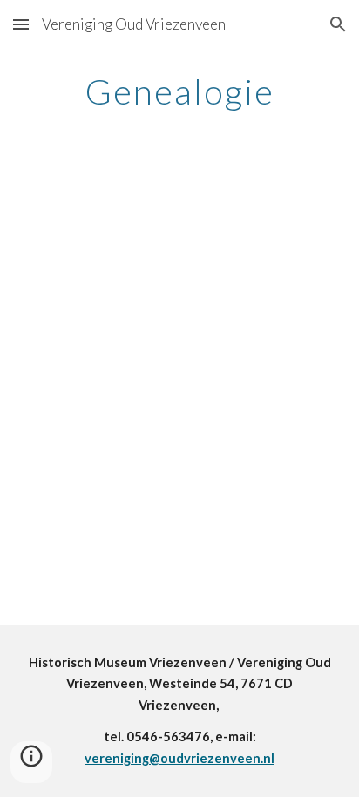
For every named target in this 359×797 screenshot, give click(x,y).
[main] (179, 91)
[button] (21, 24)
